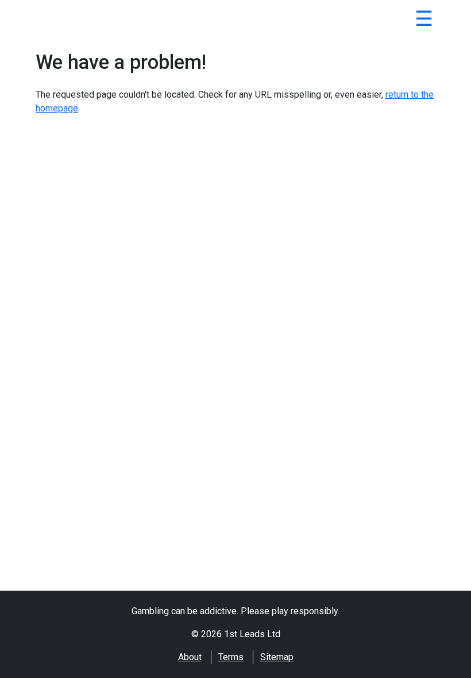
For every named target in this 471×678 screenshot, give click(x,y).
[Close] (423, 20)
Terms (231, 657)
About (190, 657)
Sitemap (277, 657)
